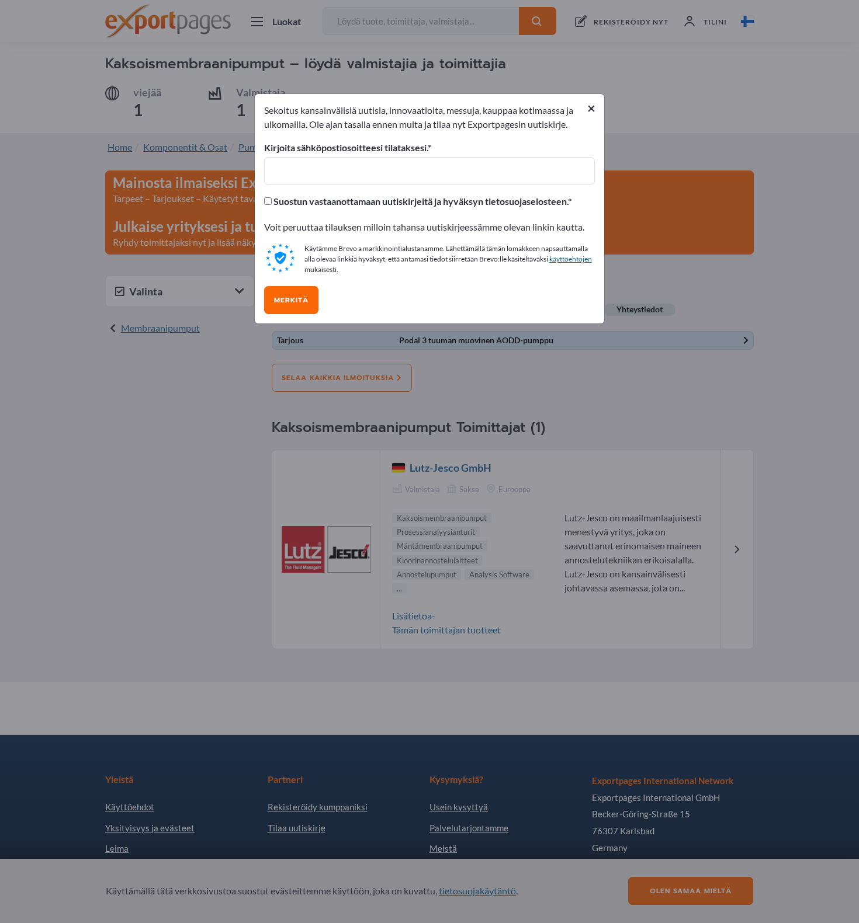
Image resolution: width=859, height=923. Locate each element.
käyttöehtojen (570, 259)
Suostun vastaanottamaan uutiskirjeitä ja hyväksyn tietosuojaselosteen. (420, 201)
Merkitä (291, 300)
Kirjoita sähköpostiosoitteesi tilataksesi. (346, 147)
